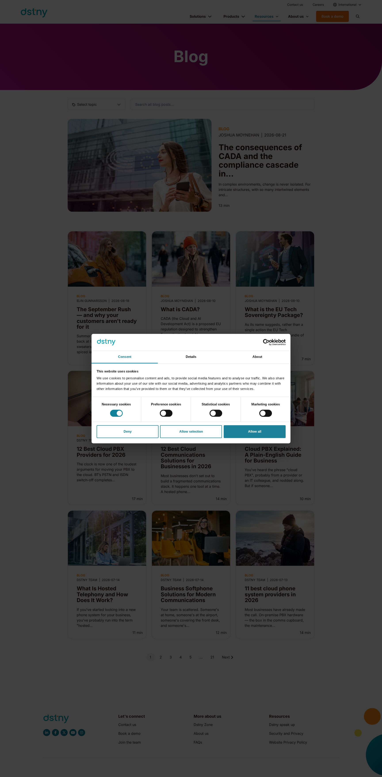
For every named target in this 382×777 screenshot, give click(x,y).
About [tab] (257, 357)
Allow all (254, 432)
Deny (128, 432)
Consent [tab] (124, 357)
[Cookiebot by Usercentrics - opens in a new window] (266, 342)
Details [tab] (191, 357)
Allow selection (191, 432)
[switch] (166, 413)
